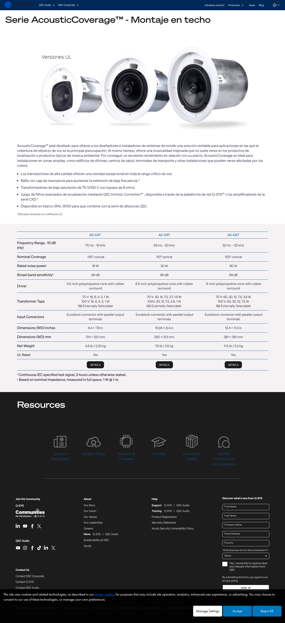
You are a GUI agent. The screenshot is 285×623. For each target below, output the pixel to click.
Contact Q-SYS (25, 582)
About (87, 499)
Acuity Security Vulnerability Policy (173, 529)
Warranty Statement (164, 523)
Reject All (267, 611)
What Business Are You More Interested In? (245, 550)
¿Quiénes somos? (214, 5)
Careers (88, 529)
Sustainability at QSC (96, 540)
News (252, 5)
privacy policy (230, 580)
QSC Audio (23, 542)
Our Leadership (93, 523)
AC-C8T (233, 235)
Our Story (89, 505)
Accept (237, 611)
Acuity (87, 546)
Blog (261, 5)
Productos (234, 5)
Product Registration (164, 517)
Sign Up (246, 588)
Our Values (90, 517)
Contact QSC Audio (27, 588)
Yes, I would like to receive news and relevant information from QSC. (248, 567)
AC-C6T (164, 235)
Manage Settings (207, 611)
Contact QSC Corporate (30, 576)
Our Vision (90, 511)
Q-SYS (20, 506)
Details (95, 365)
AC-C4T (95, 235)
